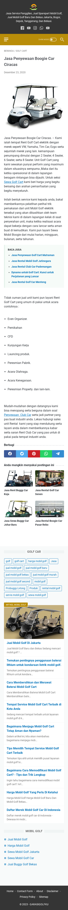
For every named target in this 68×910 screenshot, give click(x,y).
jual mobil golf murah (45, 574)
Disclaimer (52, 891)
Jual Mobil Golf (17, 839)
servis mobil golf (15, 595)
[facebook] (22, 28)
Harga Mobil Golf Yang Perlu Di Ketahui (32, 792)
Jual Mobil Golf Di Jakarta (24, 643)
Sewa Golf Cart (13, 182)
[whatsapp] (41, 28)
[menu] (8, 39)
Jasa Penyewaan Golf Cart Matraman (32, 255)
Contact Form (25, 891)
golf (8, 561)
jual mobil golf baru (36, 567)
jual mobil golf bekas (17, 574)
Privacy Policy (27, 896)
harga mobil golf (37, 561)
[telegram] (58, 453)
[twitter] (22, 453)
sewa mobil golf (37, 595)
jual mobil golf (13, 567)
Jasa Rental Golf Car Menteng (28, 282)
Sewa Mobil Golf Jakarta (23, 852)
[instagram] (35, 28)
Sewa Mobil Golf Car (21, 858)
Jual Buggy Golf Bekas (22, 864)
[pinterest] (34, 453)
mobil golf (40, 581)
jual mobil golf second (18, 581)
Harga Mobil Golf (19, 845)
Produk (34, 588)
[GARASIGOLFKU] (34, 7)
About (39, 891)
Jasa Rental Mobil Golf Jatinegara (31, 261)
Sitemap (43, 896)
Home (10, 891)
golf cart (19, 561)
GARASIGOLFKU (39, 904)
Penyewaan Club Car (17, 415)
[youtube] (28, 28)
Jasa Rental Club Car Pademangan (31, 266)
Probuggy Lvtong (15, 588)
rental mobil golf (51, 588)
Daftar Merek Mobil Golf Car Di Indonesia (33, 810)
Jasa (54, 561)
